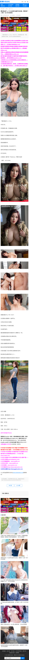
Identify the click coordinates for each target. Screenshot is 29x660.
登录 (22, 1)
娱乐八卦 (11, 8)
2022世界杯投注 (19, 651)
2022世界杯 (10, 4)
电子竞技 (10, 5)
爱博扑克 (7, 493)
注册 (25, 1)
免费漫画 (17, 4)
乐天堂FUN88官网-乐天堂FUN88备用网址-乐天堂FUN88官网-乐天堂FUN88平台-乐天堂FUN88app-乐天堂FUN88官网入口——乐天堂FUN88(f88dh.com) (14, 42)
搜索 (23, 658)
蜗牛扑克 (24, 651)
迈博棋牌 (17, 652)
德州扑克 (3, 5)
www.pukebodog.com (18, 472)
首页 (2, 4)
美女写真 (17, 5)
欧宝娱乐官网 (12, 652)
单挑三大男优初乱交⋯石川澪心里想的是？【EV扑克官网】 (14, 624)
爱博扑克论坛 (5, 2)
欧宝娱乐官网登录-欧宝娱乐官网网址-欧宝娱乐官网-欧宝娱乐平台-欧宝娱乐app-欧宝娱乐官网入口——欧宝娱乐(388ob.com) (14, 48)
